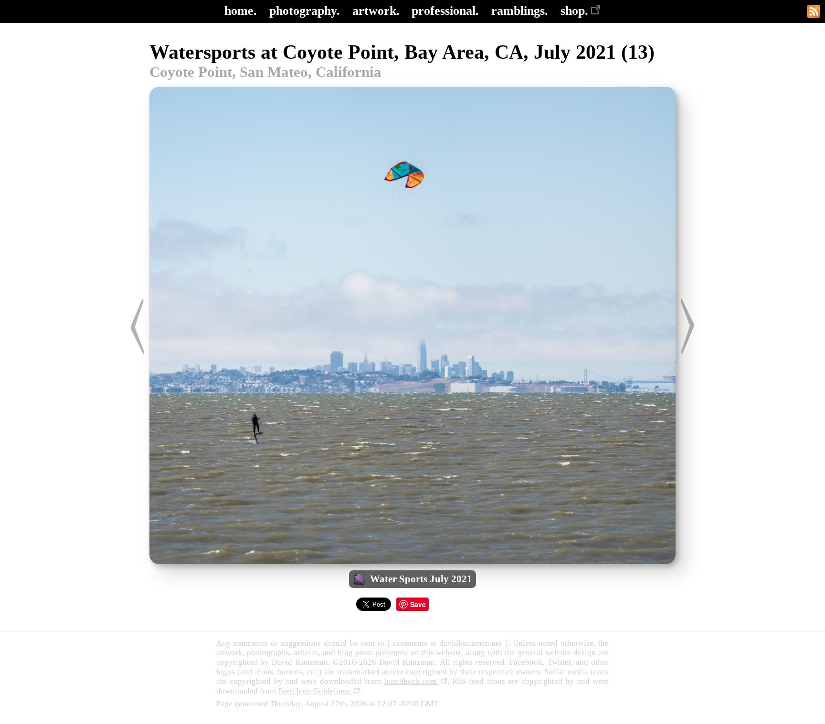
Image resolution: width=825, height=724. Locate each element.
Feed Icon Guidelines (315, 690)
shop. (574, 11)
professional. (445, 11)
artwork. (376, 11)
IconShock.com (411, 681)
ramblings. (519, 11)
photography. (304, 11)
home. (240, 11)
